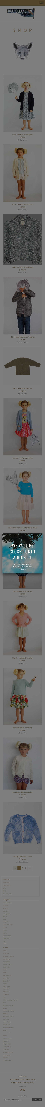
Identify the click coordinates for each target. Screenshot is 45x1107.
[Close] (42, 533)
